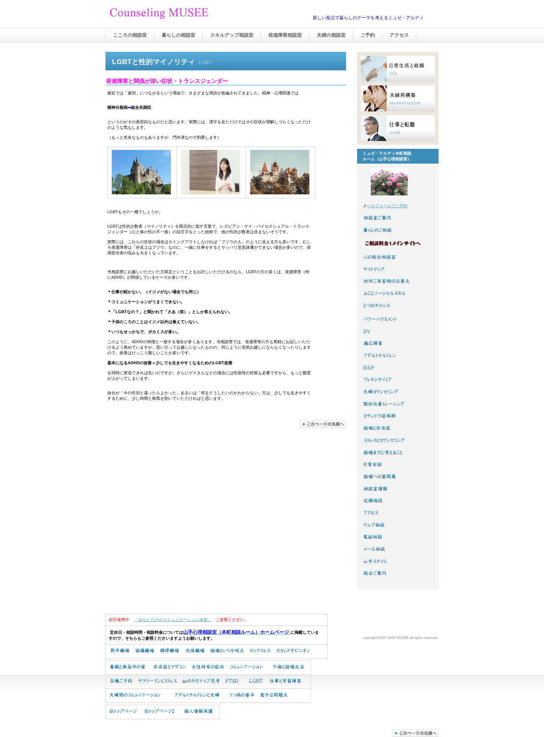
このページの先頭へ (323, 424)
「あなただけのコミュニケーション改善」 (173, 619)
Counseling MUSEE (183, 14)
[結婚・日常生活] (398, 69)
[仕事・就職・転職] (398, 128)
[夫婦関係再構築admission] (398, 98)
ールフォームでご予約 (387, 206)
